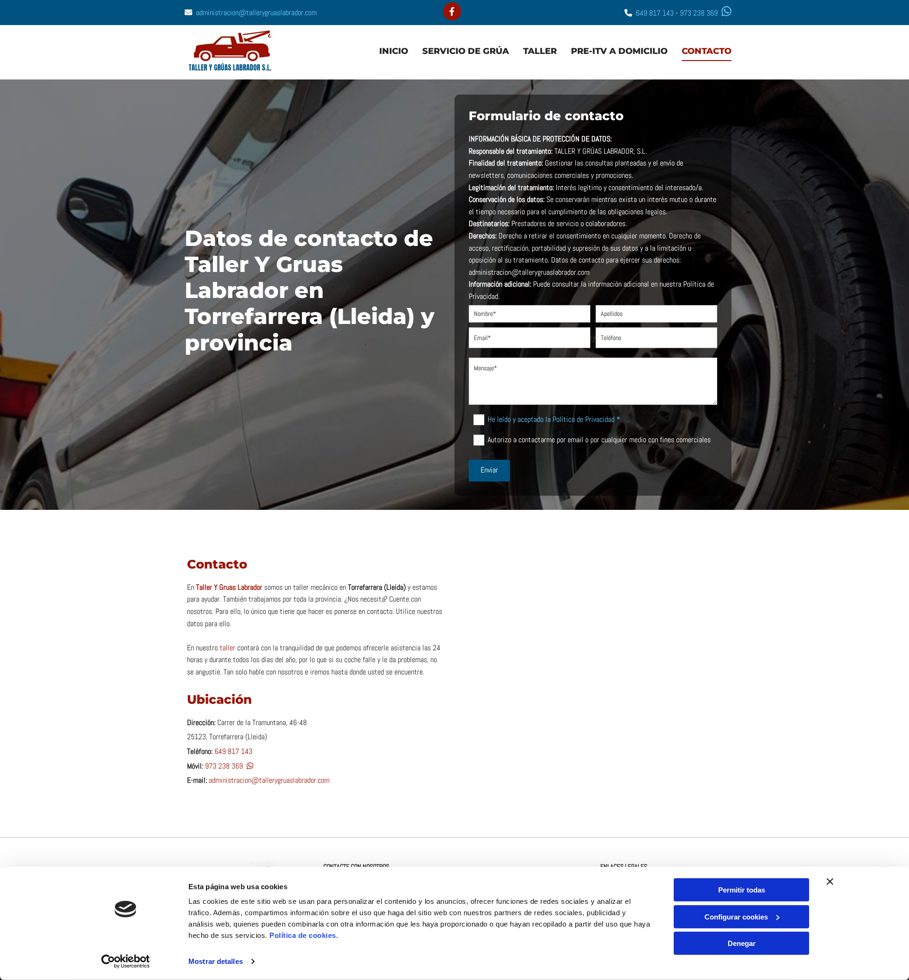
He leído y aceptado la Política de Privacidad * (554, 419)
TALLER (540, 51)
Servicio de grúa (465, 51)
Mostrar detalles (215, 961)
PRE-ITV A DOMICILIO (619, 51)
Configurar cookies (736, 916)
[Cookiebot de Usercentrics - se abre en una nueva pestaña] (125, 961)
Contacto (706, 51)
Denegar (742, 943)
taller (227, 648)
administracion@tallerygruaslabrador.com (256, 13)
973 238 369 (699, 13)
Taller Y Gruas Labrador (229, 587)
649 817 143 (655, 13)
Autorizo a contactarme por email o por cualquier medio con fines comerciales (599, 440)
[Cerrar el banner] (830, 881)
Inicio (393, 51)
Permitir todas (741, 890)
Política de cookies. (303, 935)
